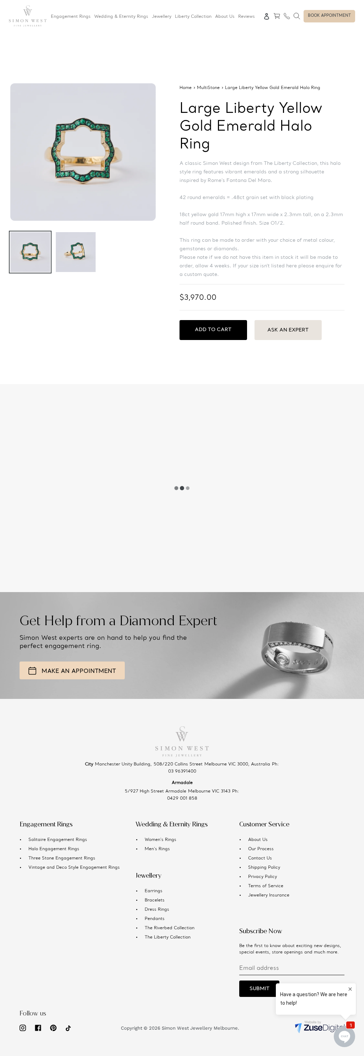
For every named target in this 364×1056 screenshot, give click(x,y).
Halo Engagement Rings (53, 849)
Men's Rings (157, 849)
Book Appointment (329, 16)
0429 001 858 (182, 798)
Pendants (155, 919)
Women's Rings (160, 840)
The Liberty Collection (168, 937)
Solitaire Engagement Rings (57, 840)
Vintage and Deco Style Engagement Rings (74, 868)
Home (186, 88)
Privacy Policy (262, 877)
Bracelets (155, 900)
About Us (258, 840)
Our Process (261, 849)
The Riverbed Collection (169, 928)
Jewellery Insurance (268, 895)
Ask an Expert (288, 330)
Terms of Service (265, 886)
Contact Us (260, 858)
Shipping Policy (264, 868)
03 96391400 (182, 771)
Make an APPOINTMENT (79, 671)
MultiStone (208, 88)
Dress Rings (157, 910)
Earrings (153, 891)
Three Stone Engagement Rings (61, 858)
